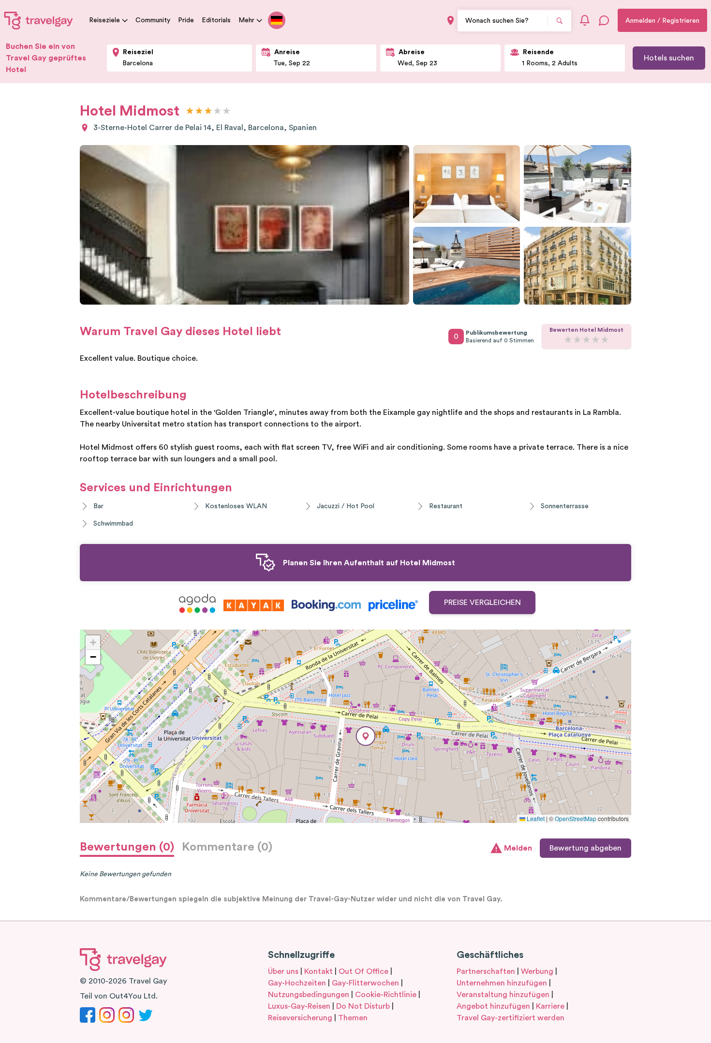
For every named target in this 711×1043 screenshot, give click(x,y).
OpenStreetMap (575, 818)
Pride (186, 20)
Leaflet (535, 818)
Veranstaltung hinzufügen (503, 995)
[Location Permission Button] (450, 20)
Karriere (550, 1006)
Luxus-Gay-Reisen (299, 1006)
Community (152, 20)
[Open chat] (604, 20)
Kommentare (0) (227, 847)
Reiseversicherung (300, 1018)
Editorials (216, 20)
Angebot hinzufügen (493, 1006)
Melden (518, 848)
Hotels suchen (669, 58)
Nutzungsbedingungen (308, 995)
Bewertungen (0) (127, 847)
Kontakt (318, 971)
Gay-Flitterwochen (365, 983)
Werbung (537, 971)
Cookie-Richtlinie (385, 995)
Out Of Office (363, 971)
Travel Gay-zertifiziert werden (510, 1018)
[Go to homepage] (39, 20)
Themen (353, 1018)
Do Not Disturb (363, 1006)
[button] (366, 736)
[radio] (189, 111)
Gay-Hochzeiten (297, 983)
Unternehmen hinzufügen (502, 983)
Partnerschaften (486, 971)
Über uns (283, 971)
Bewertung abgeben (585, 848)
